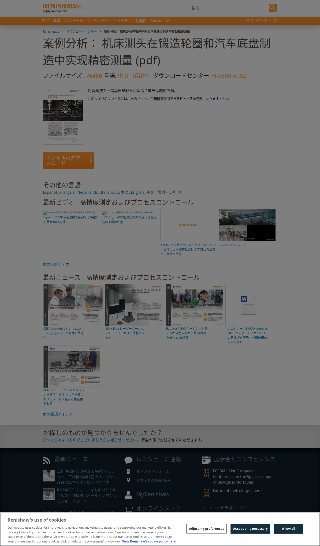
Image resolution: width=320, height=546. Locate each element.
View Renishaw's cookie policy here (149, 541)
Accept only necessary (250, 529)
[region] (160, 529)
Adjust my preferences (206, 529)
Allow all (288, 529)
